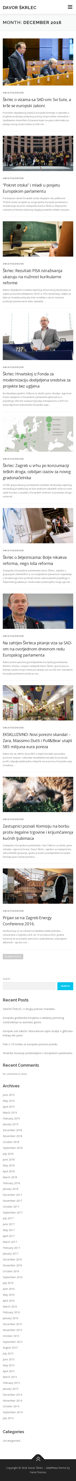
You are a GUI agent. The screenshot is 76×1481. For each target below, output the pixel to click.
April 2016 (9, 1300)
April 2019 (9, 1106)
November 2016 (12, 1265)
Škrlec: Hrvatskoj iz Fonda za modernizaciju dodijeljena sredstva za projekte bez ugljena (37, 380)
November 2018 (12, 1136)
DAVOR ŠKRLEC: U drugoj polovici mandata (29, 1009)
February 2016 (11, 1312)
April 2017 (9, 1236)
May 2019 (9, 1100)
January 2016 (10, 1318)
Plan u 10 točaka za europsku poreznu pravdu (30, 1044)
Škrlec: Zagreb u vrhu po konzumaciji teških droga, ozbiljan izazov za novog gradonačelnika (37, 471)
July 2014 (8, 1418)
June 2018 (9, 1159)
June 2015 (9, 1359)
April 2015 (9, 1371)
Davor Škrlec (20, 7)
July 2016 (8, 1283)
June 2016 (9, 1289)
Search (6, 978)
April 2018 (9, 1171)
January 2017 (10, 1253)
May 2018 (9, 1165)
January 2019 (10, 1124)
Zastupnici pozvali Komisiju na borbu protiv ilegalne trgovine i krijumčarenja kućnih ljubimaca (38, 832)
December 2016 (12, 1259)
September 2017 (13, 1212)
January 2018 (10, 1189)
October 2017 (11, 1206)
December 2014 (12, 1394)
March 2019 (10, 1112)
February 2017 (11, 1248)
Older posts (13, 956)
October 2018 (11, 1142)
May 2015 (9, 1365)
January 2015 (10, 1388)
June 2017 (9, 1224)
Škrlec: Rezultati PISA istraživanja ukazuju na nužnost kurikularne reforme (32, 276)
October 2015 (11, 1336)
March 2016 (10, 1306)
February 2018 (11, 1183)
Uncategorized (11, 1440)
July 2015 (8, 1353)
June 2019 (9, 1095)
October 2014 (11, 1406)
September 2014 (13, 1412)
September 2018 (13, 1148)
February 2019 (11, 1118)
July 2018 (8, 1154)
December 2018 (12, 1130)
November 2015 (12, 1330)
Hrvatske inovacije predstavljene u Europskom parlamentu (37, 1053)
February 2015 (11, 1383)
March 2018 (10, 1177)
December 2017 (12, 1195)
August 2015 (10, 1347)
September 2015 (13, 1342)
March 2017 (10, 1242)
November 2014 (12, 1400)
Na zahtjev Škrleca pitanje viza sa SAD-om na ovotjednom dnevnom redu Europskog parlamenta (37, 649)
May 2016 (9, 1294)
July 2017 (8, 1218)
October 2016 (11, 1271)
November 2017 (12, 1200)
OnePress (52, 1468)
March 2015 (10, 1377)
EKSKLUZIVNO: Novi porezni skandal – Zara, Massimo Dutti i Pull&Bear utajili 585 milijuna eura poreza (37, 740)
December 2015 (12, 1324)
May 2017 (9, 1230)
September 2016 (13, 1277)
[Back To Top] (38, 1459)
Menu (70, 6)
